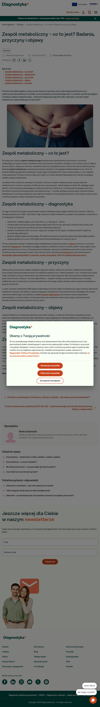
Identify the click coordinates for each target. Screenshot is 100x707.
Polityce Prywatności (30, 353)
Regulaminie (15, 353)
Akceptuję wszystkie (50, 366)
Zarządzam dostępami (50, 381)
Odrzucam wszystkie (50, 373)
